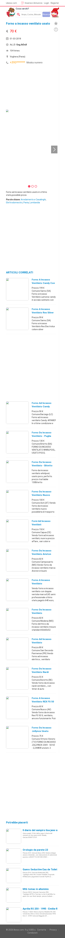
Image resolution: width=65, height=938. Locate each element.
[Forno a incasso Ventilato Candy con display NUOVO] (17, 289)
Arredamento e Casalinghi (33, 199)
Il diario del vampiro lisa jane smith (42, 830)
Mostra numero (34, 62)
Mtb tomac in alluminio (36, 889)
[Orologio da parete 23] (13, 856)
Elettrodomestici (14, 202)
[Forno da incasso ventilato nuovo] (17, 501)
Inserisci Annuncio (33, 3)
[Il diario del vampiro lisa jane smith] (13, 836)
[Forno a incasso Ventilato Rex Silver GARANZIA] (17, 318)
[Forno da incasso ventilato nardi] (17, 678)
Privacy (53, 930)
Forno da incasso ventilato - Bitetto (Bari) (42, 465)
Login (46, 3)
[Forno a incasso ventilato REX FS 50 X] (17, 707)
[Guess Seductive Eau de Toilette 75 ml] (13, 875)
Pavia (26, 202)
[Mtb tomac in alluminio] (13, 895)
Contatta (41, 930)
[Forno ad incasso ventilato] (17, 648)
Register (55, 3)
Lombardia (35, 202)
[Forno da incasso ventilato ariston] (17, 560)
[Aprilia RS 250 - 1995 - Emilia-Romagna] (13, 914)
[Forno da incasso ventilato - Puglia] (17, 442)
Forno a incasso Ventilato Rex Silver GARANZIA (43, 312)
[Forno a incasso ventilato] (17, 589)
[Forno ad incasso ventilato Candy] (17, 412)
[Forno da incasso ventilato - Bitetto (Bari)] (17, 471)
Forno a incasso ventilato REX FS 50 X (43, 701)
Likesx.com (11, 3)
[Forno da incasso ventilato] (17, 619)
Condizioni (32, 933)
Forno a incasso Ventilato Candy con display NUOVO (43, 283)
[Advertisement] (28, 87)
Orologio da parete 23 (35, 849)
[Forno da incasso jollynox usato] (17, 737)
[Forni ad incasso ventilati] (17, 530)
